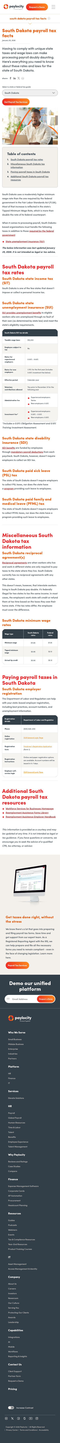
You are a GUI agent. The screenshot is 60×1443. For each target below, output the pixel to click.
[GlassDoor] (24, 1418)
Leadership (13, 1322)
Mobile (11, 1346)
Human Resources (16, 1122)
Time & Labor (14, 1127)
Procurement (14, 1200)
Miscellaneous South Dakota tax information (28, 165)
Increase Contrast (24, 1407)
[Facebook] (18, 1418)
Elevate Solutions (16, 1097)
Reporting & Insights (17, 1356)
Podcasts (12, 1225)
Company (14, 1277)
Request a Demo (16, 1380)
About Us (12, 1283)
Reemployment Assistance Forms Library (27, 812)
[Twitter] (12, 1418)
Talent (11, 1132)
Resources (14, 1213)
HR (9, 1073)
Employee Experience (18, 1141)
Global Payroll (14, 1117)
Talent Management (17, 1146)
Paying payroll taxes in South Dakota (30, 171)
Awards (11, 1317)
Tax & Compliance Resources (21, 1239)
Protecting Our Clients (18, 1312)
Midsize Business (16, 1044)
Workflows (13, 1351)
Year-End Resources (17, 1244)
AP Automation (15, 1195)
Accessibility (44, 1430)
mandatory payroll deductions (27, 451)
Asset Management (17, 1263)
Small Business (15, 1039)
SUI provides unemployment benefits (21, 312)
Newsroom (13, 1298)
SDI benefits (8, 447)
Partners (12, 1058)
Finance (11, 1078)
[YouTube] (30, 1418)
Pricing (12, 1389)
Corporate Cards (16, 1190)
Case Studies (14, 1166)
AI (9, 1341)
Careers (12, 1288)
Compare (12, 1171)
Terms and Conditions (28, 1430)
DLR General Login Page (33, 737)
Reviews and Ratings (18, 1161)
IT (9, 1083)
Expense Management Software (23, 1186)
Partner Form (14, 1376)
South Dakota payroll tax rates (27, 159)
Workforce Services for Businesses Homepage (30, 808)
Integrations (14, 1337)
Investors (12, 1293)
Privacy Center (12, 1430)
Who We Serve (16, 1032)
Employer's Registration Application (38, 746)
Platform (13, 1066)
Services (13, 1091)
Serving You (13, 1307)
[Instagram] (36, 1418)
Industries (12, 1053)
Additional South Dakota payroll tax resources (29, 178)
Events (11, 1234)
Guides (11, 1220)
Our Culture (13, 1302)
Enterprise (13, 1048)
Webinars (12, 1229)
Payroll (11, 1112)
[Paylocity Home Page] (13, 7)
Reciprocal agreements (14, 562)
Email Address (20, 999)
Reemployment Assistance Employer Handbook (31, 816)
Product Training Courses (20, 1249)
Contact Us (15, 1364)
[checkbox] (11, 1407)
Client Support (15, 1371)
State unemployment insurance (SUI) (25, 241)
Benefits (12, 1136)
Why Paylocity (16, 1154)
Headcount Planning (17, 1205)
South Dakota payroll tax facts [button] (28, 18)
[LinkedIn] (6, 1418)
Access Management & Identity (22, 1268)
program (9, 488)
